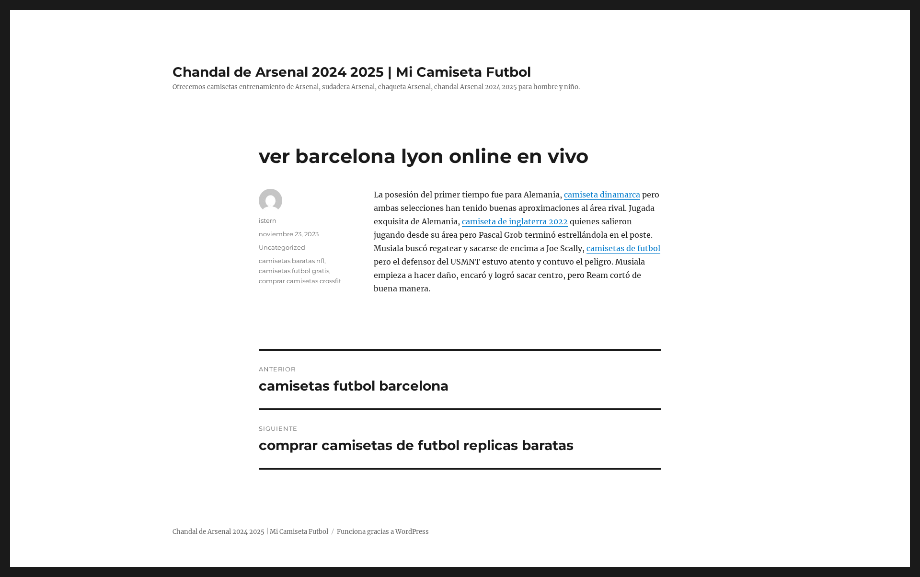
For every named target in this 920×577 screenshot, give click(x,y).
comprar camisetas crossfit (300, 281)
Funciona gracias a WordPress (383, 532)
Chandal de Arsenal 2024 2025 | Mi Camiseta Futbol (351, 72)
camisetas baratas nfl (291, 261)
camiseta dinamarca (602, 194)
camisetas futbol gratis (294, 271)
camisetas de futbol (623, 248)
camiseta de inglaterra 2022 (515, 221)
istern (267, 220)
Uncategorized (282, 247)
